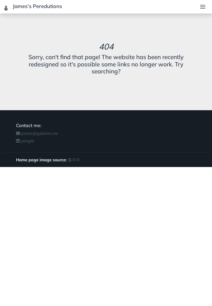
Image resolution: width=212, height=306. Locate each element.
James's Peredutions (36, 6)
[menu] (202, 7)
